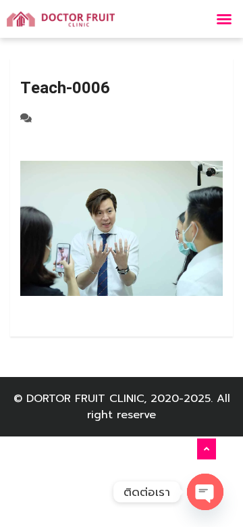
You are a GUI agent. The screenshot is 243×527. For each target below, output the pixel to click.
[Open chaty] (205, 492)
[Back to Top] (206, 449)
